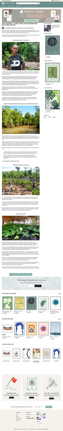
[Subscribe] (47, 220)
